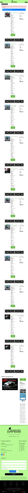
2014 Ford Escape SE (14, 137)
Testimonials (11, 482)
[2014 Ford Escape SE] (7, 138)
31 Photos (7, 140)
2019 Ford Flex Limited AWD (14, 106)
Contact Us (14, 474)
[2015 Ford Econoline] (7, 316)
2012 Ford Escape (14, 285)
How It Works (17, 483)
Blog (11, 484)
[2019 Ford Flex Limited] (7, 45)
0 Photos (7, 172)
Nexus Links (23, 485)
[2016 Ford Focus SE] (7, 200)
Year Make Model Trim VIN (22, 397)
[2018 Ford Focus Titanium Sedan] (7, 226)
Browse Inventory (11, 485)
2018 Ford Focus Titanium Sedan (14, 225)
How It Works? (5, 483)
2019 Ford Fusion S (14, 256)
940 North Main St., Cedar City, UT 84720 (8, 450)
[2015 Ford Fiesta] (7, 347)
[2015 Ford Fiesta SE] (7, 77)
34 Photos (7, 109)
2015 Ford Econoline (15, 315)
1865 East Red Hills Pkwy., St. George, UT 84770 (8, 444)
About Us (5, 482)
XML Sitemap (23, 484)
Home (5, 481)
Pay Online (23, 481)
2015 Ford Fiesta (14, 345)
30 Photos (7, 79)
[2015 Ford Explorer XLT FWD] (7, 170)
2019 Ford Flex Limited (14, 44)
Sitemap (23, 483)
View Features (21, 40)
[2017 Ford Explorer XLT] (7, 14)
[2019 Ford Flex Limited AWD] (7, 107)
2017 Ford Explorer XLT (14, 13)
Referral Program (11, 481)
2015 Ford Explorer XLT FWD (14, 169)
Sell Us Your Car (11, 483)
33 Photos (7, 16)
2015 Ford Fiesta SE (14, 75)
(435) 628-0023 (5, 446)
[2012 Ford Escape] (7, 287)
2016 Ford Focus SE (14, 198)
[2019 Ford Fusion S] (7, 258)
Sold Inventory (23, 482)
